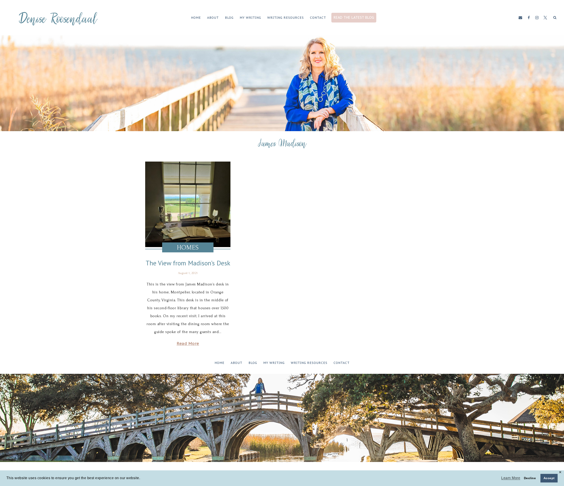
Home (196, 18)
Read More (188, 343)
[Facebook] (528, 17)
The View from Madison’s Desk (188, 263)
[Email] (520, 17)
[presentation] (187, 204)
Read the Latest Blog (354, 17)
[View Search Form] (555, 18)
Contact (318, 18)
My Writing (250, 18)
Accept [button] (549, 478)
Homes (188, 247)
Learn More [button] (510, 478)
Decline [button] (530, 478)
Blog (229, 18)
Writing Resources (285, 18)
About (213, 18)
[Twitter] (545, 17)
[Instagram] (536, 17)
